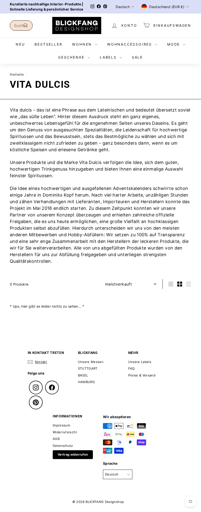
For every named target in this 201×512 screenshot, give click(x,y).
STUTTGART (88, 368)
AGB (56, 439)
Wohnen (83, 44)
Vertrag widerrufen (73, 454)
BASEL (83, 375)
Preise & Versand (142, 375)
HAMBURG (86, 382)
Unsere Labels (139, 362)
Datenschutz (63, 446)
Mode (174, 44)
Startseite (17, 74)
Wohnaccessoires (130, 44)
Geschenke (72, 57)
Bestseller (48, 44)
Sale (137, 57)
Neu (20, 44)
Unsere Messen (91, 362)
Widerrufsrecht (65, 432)
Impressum (61, 425)
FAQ (131, 368)
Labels (109, 57)
